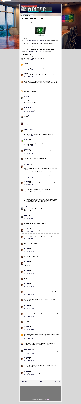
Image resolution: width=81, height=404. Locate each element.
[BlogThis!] (46, 51)
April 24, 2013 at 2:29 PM (28, 153)
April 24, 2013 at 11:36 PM (29, 251)
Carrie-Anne (26, 139)
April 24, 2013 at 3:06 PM (28, 161)
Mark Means (26, 149)
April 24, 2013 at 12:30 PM (29, 118)
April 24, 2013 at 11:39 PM (29, 286)
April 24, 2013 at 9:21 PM (28, 231)
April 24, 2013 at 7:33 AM (28, 69)
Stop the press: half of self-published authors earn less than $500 (38, 44)
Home (40, 381)
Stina (25, 63)
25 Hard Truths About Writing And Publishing (36, 40)
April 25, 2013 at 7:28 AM (28, 338)
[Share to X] (48, 51)
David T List (26, 206)
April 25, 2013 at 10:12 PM (29, 374)
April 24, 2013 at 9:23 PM (28, 238)
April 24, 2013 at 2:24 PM (28, 145)
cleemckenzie (26, 96)
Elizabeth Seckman (27, 107)
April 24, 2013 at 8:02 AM (28, 76)
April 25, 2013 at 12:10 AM (29, 329)
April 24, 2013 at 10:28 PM (29, 244)
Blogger (47, 399)
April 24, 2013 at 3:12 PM (28, 184)
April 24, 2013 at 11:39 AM (29, 103)
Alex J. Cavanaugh (27, 56)
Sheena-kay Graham (28, 129)
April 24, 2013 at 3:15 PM (28, 193)
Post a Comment (25, 376)
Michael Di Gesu (27, 164)
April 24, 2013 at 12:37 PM (29, 125)
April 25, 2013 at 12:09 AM (29, 316)
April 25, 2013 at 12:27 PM (29, 353)
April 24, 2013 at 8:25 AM (28, 85)
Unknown (26, 88)
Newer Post (24, 381)
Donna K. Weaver (27, 79)
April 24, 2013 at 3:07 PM (28, 177)
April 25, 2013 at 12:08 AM (29, 308)
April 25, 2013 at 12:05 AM (29, 294)
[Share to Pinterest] (50, 51)
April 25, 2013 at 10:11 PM (29, 360)
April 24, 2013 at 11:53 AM (29, 111)
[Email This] (45, 51)
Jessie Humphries (27, 115)
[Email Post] (43, 51)
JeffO (25, 73)
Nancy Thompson (27, 121)
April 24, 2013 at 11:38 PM (29, 273)
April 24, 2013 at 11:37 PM (29, 266)
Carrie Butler (26, 181)
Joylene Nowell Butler (28, 349)
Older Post (57, 381)
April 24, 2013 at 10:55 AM (29, 92)
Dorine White (26, 341)
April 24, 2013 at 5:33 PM (28, 203)
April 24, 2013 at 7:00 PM (28, 211)
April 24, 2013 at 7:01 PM (28, 218)
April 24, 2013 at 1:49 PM (28, 135)
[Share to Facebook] (49, 51)
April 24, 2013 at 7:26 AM (28, 59)
